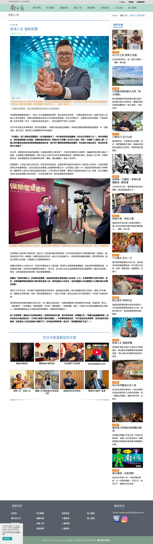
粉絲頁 (131, 2)
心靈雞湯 (65, 518)
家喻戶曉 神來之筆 (123, 218)
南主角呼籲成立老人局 (124, 385)
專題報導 (91, 8)
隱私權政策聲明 (103, 540)
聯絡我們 (141, 2)
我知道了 (7, 539)
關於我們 (37, 8)
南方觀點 (50, 8)
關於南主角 (16, 518)
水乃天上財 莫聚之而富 (124, 55)
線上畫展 (91, 513)
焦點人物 (77, 8)
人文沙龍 (118, 8)
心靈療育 (65, 529)
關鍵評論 (64, 8)
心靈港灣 (65, 523)
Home (122, 2)
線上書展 (91, 518)
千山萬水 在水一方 (122, 258)
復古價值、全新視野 (123, 473)
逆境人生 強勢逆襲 (122, 343)
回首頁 (14, 513)
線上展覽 (132, 8)
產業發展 (105, 8)
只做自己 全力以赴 (122, 137)
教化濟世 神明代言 (122, 300)
